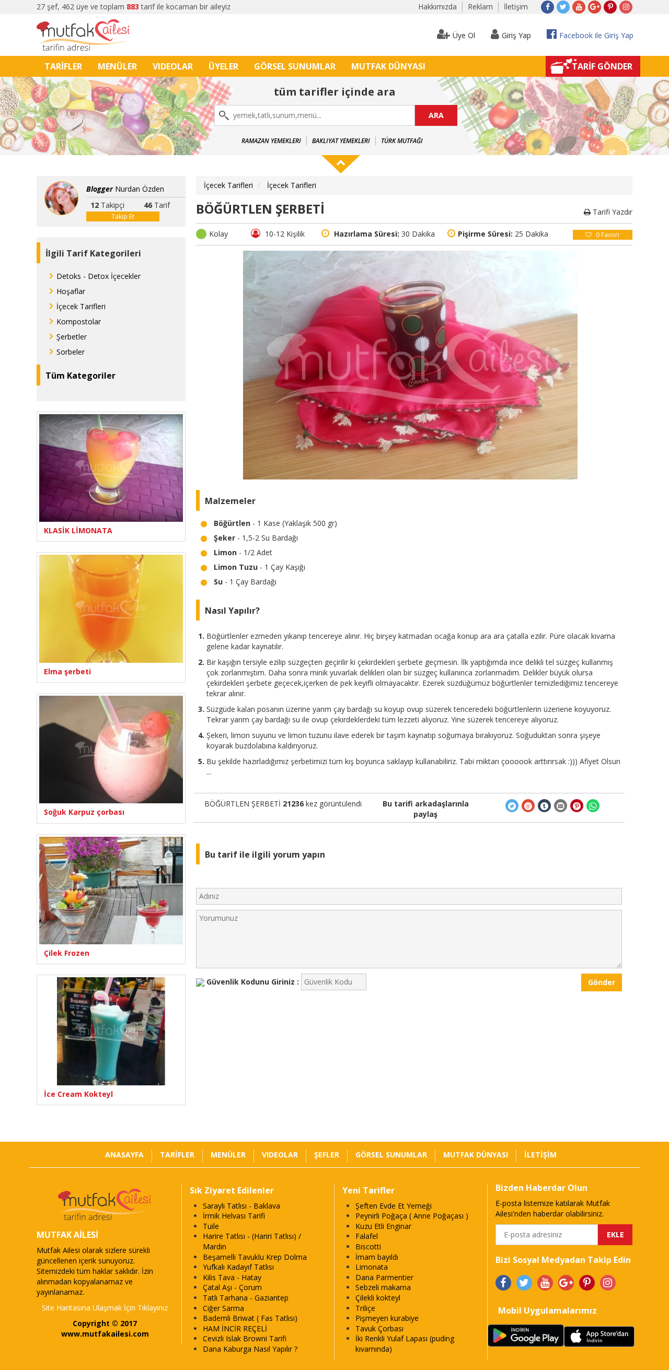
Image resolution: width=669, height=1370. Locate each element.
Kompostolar (78, 321)
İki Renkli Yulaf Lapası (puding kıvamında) (404, 1343)
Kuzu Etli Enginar (383, 1226)
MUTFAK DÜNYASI (388, 66)
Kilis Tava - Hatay (232, 1277)
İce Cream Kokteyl (78, 1094)
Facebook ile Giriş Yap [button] (596, 35)
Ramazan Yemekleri (271, 140)
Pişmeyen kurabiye (387, 1318)
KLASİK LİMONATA (78, 530)
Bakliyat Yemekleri (341, 140)
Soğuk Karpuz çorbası (84, 812)
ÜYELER (223, 66)
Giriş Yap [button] (516, 35)
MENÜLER (117, 66)
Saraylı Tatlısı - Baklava (241, 1206)
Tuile (211, 1226)
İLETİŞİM (540, 1155)
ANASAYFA (124, 1155)
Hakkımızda (437, 6)
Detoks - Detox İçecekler (98, 276)
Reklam (480, 6)
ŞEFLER (326, 1155)
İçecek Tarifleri (81, 306)
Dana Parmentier (384, 1277)
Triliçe (365, 1308)
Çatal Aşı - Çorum (232, 1287)
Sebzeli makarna (383, 1287)
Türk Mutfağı (402, 140)
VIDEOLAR (173, 66)
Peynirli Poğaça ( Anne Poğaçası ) (411, 1216)
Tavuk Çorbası (379, 1328)
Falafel (366, 1236)
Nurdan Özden (125, 189)
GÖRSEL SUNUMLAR (295, 66)
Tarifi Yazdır (611, 212)
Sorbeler (70, 352)
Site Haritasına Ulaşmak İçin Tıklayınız (105, 1308)
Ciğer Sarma (223, 1308)
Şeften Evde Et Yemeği (393, 1206)
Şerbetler (71, 337)
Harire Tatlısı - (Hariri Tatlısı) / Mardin (252, 1241)
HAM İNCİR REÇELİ (235, 1328)
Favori (607, 234)
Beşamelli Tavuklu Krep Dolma (255, 1257)
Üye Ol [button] (464, 35)
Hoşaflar (70, 291)
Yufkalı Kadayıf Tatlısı (238, 1267)
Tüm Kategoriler (80, 375)
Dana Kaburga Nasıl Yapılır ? (250, 1349)
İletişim (516, 6)
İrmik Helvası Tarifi (234, 1216)
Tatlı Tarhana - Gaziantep (246, 1298)
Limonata (371, 1267)
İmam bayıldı (376, 1257)
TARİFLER (63, 66)
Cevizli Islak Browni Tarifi (244, 1338)
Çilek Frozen (66, 953)
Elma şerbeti (67, 671)
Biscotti (368, 1246)
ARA (436, 115)
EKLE (615, 1234)
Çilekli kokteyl (377, 1298)
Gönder (601, 982)
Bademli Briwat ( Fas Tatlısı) (250, 1318)
